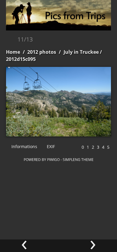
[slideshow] (11, 40)
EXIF (50, 146)
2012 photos (41, 52)
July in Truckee (81, 52)
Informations (23, 146)
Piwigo (53, 159)
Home (13, 52)
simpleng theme (78, 159)
